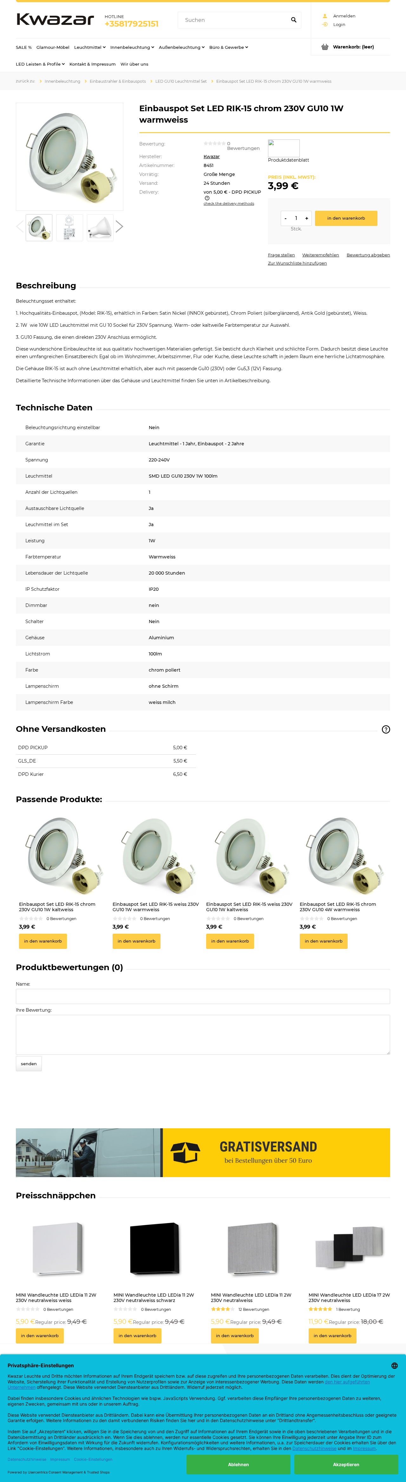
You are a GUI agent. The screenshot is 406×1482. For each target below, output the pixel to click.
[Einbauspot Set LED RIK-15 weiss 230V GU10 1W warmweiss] (156, 855)
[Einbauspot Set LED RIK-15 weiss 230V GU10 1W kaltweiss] (249, 855)
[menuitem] (24, 47)
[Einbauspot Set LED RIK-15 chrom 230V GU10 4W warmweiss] (343, 855)
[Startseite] (55, 20)
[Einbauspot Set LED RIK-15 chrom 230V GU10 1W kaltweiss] (62, 855)
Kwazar (212, 156)
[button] (19, 227)
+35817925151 (132, 24)
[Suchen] (293, 20)
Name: (23, 984)
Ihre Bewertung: (34, 1010)
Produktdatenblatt (288, 160)
